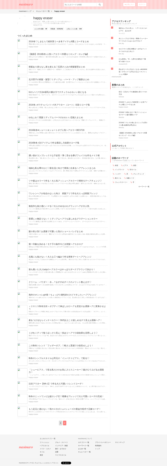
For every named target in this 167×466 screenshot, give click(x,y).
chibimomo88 (116, 77)
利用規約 (98, 446)
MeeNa (121, 117)
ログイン (142, 4)
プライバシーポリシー (103, 442)
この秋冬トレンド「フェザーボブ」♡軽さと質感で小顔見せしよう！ (61, 345)
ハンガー (118, 174)
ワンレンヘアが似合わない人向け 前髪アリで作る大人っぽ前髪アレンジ (63, 193)
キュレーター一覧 (84, 452)
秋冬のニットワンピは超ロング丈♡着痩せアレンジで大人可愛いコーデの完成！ (66, 396)
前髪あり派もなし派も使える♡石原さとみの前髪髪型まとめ (57, 67)
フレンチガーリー (121, 182)
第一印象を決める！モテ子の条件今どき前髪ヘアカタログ (56, 244)
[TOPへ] (26, 5)
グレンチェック (138, 174)
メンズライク (119, 170)
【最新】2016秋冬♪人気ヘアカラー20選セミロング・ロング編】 (59, 54)
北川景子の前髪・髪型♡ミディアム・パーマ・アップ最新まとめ (59, 79)
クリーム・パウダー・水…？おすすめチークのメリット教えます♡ (60, 282)
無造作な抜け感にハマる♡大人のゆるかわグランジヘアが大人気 (59, 206)
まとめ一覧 (82, 449)
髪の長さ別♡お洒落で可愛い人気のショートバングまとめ (56, 231)
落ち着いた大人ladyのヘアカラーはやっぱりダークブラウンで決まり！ (62, 269)
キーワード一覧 (143, 186)
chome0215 (123, 64)
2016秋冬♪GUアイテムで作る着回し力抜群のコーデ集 (54, 143)
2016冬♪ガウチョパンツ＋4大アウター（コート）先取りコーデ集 (59, 105)
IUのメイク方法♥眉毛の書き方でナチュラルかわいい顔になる (57, 92)
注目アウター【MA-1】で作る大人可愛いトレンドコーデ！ (56, 384)
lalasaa (121, 97)
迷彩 (134, 165)
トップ (97, 449)
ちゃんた (122, 33)
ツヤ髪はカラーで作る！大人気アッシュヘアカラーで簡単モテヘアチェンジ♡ (65, 181)
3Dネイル (133, 170)
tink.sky (121, 43)
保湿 (116, 165)
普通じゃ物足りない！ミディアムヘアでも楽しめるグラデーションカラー (63, 219)
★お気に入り (129, 4)
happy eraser (43, 18)
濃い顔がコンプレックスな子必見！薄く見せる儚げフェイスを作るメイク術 (64, 155)
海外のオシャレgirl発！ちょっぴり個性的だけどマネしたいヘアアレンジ (62, 295)
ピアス (125, 165)
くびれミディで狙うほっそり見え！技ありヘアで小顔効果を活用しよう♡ (63, 333)
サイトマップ (120, 442)
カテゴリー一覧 (83, 442)
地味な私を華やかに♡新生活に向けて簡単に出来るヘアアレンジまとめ (62, 168)
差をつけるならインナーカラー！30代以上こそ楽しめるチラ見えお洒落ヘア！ (65, 320)
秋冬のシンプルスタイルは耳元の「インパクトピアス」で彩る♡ (59, 358)
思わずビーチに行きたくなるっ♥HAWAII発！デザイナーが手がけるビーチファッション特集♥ (133, 71)
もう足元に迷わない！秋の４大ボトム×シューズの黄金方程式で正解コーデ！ (65, 409)
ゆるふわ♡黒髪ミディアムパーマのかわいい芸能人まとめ (56, 117)
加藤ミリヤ (130, 178)
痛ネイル (118, 178)
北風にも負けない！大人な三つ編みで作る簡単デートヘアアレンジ (60, 257)
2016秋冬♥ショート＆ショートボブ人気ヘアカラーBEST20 (56, 130)
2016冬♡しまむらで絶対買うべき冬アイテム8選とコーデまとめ (59, 41)
